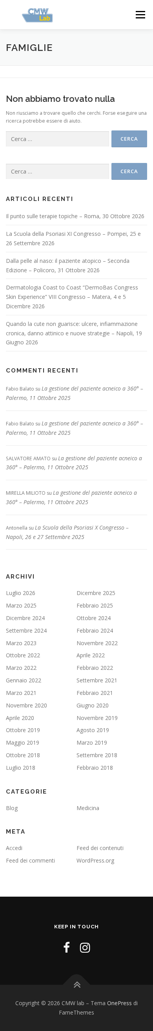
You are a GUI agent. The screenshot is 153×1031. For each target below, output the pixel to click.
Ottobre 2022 (23, 655)
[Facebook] (66, 947)
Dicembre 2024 (25, 618)
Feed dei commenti (30, 860)
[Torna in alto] (77, 985)
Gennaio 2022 (23, 680)
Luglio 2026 (20, 593)
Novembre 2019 (97, 718)
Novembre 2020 (26, 705)
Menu (139, 14)
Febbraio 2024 (94, 630)
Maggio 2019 (22, 742)
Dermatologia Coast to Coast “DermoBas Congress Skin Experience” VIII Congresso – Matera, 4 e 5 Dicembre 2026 (72, 297)
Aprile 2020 (20, 718)
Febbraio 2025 (94, 605)
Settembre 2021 (96, 680)
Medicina (87, 808)
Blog (12, 808)
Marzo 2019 (91, 742)
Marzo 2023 (21, 643)
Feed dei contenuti (100, 848)
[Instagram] (85, 947)
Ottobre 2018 (23, 755)
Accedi (14, 848)
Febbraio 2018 (94, 767)
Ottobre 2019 (23, 730)
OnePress (119, 1003)
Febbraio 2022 (94, 667)
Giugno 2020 (92, 705)
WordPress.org (95, 860)
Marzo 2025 (21, 605)
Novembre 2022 (97, 643)
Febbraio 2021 (94, 692)
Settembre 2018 (96, 755)
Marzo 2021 (21, 692)
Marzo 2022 (21, 667)
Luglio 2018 (20, 767)
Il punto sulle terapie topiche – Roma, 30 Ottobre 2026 (75, 216)
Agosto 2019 (92, 730)
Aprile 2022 (90, 655)
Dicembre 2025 (95, 593)
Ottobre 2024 (93, 618)
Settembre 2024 (26, 630)
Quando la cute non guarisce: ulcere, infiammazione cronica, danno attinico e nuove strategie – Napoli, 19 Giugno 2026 (74, 333)
